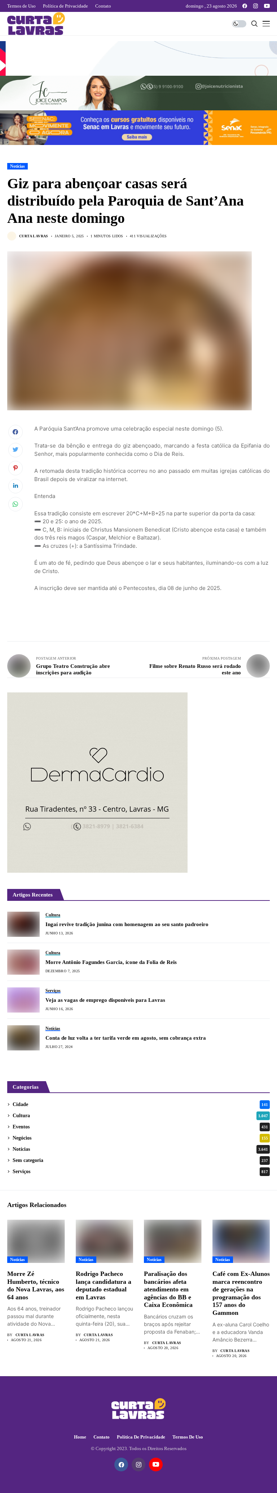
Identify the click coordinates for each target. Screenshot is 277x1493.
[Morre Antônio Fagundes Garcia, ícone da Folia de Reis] (23, 962)
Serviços (140, 1171)
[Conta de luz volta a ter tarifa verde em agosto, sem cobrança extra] (23, 1038)
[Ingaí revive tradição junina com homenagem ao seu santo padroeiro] (23, 924)
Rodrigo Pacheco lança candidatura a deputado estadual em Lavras (103, 1285)
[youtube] (267, 6)
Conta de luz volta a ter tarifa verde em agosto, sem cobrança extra (125, 1038)
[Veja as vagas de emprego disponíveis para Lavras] (23, 1000)
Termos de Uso (187, 1437)
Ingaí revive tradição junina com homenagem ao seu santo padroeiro (126, 924)
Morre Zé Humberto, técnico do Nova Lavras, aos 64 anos (35, 1285)
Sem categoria (140, 1160)
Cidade (140, 1104)
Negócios (140, 1138)
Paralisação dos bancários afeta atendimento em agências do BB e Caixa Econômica (168, 1289)
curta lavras (33, 236)
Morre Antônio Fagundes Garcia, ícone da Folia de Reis (111, 962)
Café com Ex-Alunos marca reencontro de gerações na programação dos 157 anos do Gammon (241, 1293)
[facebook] (244, 6)
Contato (101, 1437)
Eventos (140, 1126)
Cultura (140, 1115)
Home (80, 1437)
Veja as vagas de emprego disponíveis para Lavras (105, 1000)
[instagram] (255, 6)
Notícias (17, 166)
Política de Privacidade (141, 1437)
